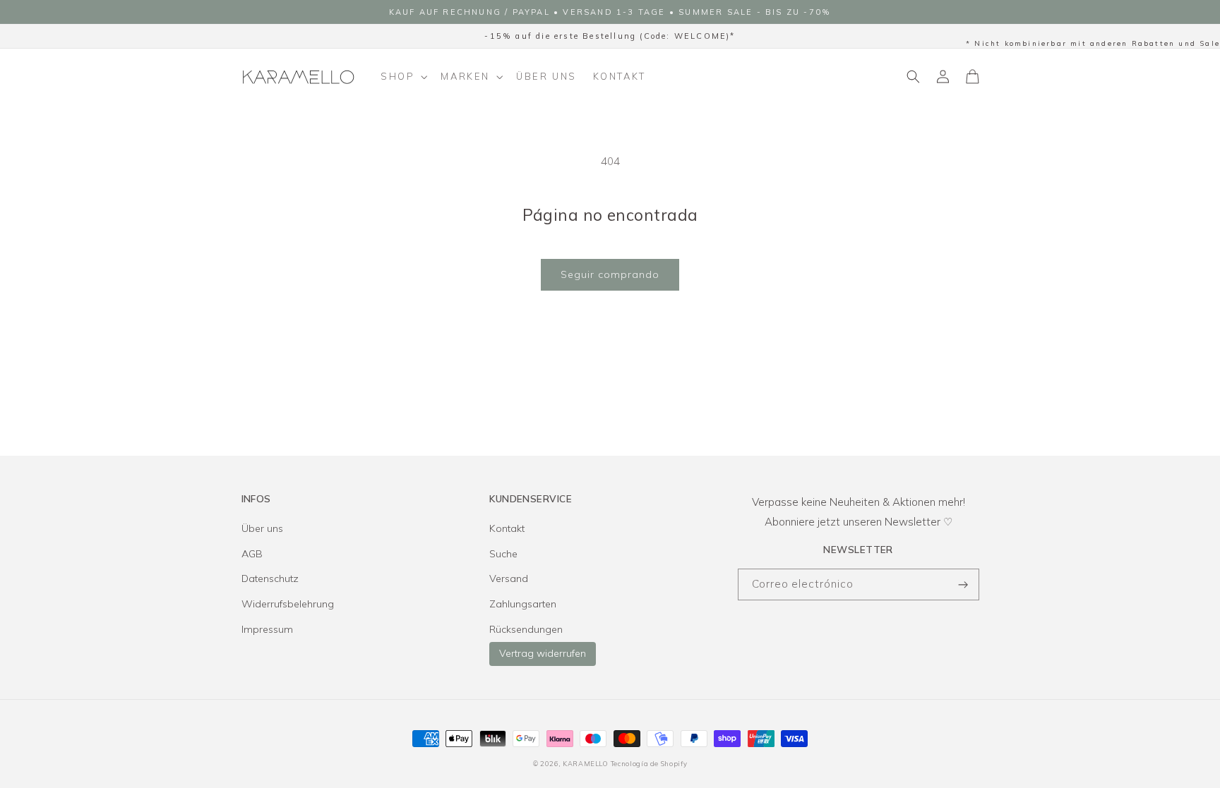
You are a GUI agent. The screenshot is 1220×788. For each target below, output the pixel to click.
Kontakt (507, 528)
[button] (403, 77)
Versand (508, 578)
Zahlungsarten (522, 604)
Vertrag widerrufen (542, 653)
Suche (503, 553)
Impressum (267, 629)
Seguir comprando (610, 274)
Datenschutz (270, 578)
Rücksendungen (526, 629)
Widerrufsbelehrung (287, 604)
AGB (252, 553)
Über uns (262, 528)
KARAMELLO (585, 763)
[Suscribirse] (964, 584)
